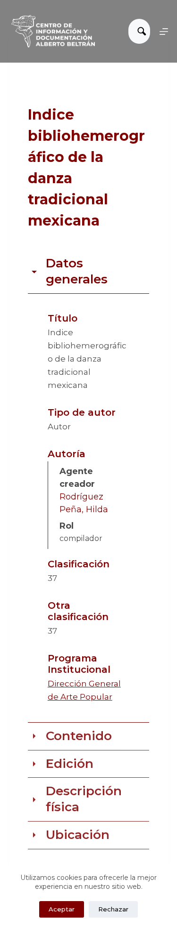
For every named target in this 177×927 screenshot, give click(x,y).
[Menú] (164, 31)
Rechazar (113, 909)
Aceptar (62, 909)
